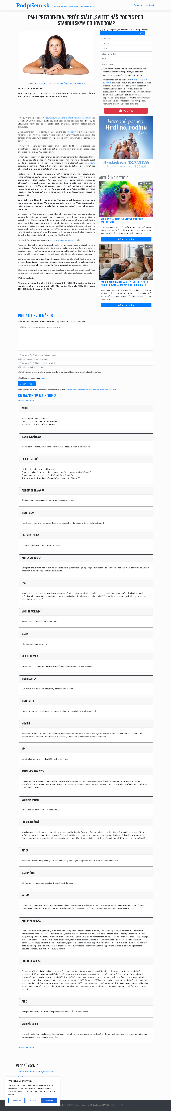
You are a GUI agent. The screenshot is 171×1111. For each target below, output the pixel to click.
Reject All (33, 1100)
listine (92, 163)
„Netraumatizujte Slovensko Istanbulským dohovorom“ (66, 117)
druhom (61, 240)
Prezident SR (78, 83)
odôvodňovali (72, 132)
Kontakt (149, 5)
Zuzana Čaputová (64, 83)
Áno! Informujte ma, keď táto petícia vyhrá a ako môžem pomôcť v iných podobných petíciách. (124, 70)
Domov (138, 5)
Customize (16, 1100)
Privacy (43, 378)
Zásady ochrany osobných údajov (36, 1071)
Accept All (49, 1100)
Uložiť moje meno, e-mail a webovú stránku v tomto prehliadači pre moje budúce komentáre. (60, 372)
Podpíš (127, 110)
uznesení (69, 240)
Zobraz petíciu (127, 239)
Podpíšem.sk (33, 5)
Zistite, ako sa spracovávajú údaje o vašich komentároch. (91, 389)
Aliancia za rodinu (41, 83)
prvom (52, 240)
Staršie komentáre (26, 400)
